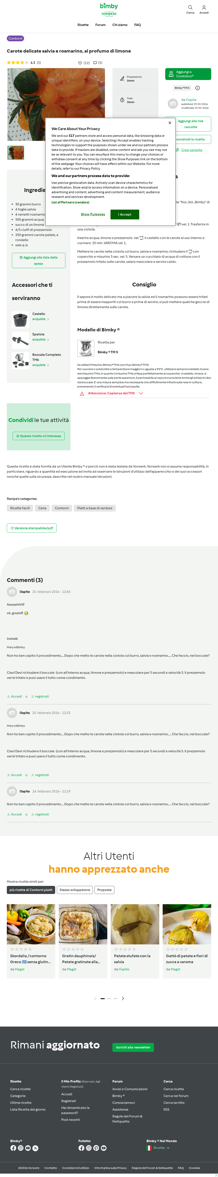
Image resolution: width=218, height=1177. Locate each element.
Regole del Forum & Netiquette (152, 1168)
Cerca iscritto (174, 1103)
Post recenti (70, 1120)
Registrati (68, 1101)
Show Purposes (93, 214)
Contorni (62, 508)
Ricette (15, 1081)
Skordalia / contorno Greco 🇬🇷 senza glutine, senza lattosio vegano (30, 959)
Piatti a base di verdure (94, 508)
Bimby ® (118, 1096)
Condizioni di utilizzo (75, 1168)
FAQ (181, 1168)
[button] (190, 9)
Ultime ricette (21, 1103)
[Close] (170, 122)
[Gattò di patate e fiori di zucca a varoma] (187, 924)
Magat (19, 969)
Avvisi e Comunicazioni (130, 1089)
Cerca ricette (20, 1089)
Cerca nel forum (176, 1096)
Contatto (50, 1168)
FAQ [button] (137, 25)
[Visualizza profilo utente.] (173, 103)
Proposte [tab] (104, 890)
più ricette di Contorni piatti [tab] (31, 890)
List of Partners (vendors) (71, 202)
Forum (117, 1081)
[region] (110, 172)
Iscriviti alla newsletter (133, 1047)
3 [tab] (115, 998)
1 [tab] (102, 998)
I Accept (125, 214)
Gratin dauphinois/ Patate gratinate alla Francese (80, 959)
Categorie (18, 1096)
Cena (42, 508)
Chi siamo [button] (120, 25)
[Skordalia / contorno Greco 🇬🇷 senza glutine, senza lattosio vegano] (31, 924)
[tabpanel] (109, 953)
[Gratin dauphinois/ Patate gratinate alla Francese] (83, 924)
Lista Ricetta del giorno (28, 1109)
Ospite (191, 100)
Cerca (168, 1081)
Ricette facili (20, 508)
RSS (166, 1109)
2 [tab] (109, 998)
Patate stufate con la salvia (132, 959)
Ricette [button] (83, 25)
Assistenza (120, 1109)
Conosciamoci (123, 1103)
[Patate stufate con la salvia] (135, 924)
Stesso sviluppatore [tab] (75, 890)
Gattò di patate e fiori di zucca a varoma (187, 959)
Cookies (194, 1168)
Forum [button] (100, 25)
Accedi (66, 1094)
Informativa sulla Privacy (110, 1168)
